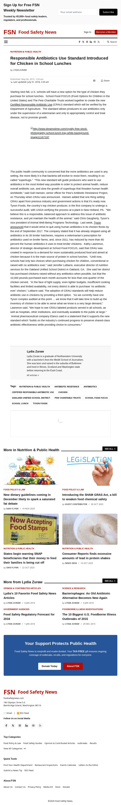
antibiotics (90, 386)
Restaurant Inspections (46, 765)
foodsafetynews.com (14, 698)
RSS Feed (28, 770)
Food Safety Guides (32, 743)
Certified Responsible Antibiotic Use (31, 104)
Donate (66, 786)
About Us (8, 786)
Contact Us (20, 786)
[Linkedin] (91, 42)
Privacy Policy (34, 786)
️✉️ (8, 713)
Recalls (93, 743)
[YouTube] (95, 42)
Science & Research (73, 588)
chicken (62, 392)
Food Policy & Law (14, 489)
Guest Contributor (76, 504)
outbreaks (82, 743)
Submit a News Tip (13, 770)
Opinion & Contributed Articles (22, 588)
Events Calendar (68, 765)
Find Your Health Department (18, 765)
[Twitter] (83, 42)
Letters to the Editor (88, 765)
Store (57, 786)
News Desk (71, 563)
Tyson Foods (40, 403)
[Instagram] (87, 42)
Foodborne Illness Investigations (82, 609)
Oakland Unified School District (31, 397)
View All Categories (13, 748)
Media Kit (48, 786)
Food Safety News (63, 801)
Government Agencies (16, 609)
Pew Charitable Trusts (68, 397)
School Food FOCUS (96, 397)
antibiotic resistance (66, 386)
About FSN (73, 666)
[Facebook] (79, 42)
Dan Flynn (12, 508)
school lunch (20, 403)
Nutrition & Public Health (25, 51)
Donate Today (49, 666)
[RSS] (98, 42)
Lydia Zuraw (20, 70)
